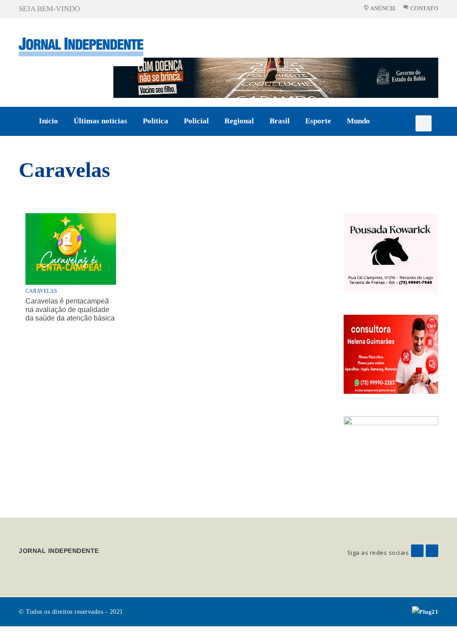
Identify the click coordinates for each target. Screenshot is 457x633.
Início (48, 121)
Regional (239, 121)
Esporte (318, 121)
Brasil (280, 121)
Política (155, 121)
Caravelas (64, 169)
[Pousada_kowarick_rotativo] (391, 252)
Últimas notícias (100, 121)
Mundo (358, 121)
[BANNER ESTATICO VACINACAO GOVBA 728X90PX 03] (275, 77)
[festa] (391, 455)
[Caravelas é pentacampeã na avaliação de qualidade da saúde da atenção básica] (70, 249)
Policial (196, 121)
